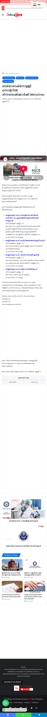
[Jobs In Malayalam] (14, 14)
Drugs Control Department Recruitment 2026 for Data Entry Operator (33, 596)
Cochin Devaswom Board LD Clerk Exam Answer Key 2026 (11, 595)
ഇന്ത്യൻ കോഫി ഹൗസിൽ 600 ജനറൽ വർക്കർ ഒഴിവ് (11, 574)
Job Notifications (14, 73)
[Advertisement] (23, 44)
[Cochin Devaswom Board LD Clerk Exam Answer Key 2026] (12, 586)
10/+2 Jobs (20, 78)
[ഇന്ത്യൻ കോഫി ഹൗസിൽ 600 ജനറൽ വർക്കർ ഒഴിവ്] (12, 565)
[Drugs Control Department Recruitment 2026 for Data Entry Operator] (34, 586)
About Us (27, 702)
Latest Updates (8, 81)
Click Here (34, 382)
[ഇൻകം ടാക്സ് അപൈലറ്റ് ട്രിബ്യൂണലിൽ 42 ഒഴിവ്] (34, 565)
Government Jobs (31, 78)
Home (6, 73)
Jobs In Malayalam (37, 699)
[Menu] (3, 15)
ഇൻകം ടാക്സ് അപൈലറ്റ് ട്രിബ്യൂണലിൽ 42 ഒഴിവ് (32, 574)
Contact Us (35, 702)
